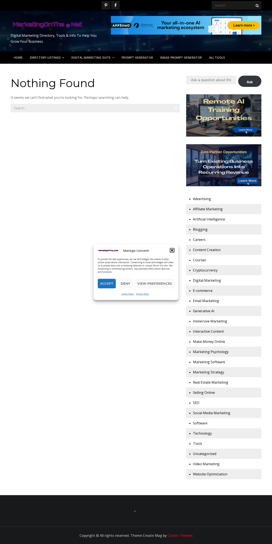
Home (18, 57)
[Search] (257, 5)
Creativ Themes (180, 535)
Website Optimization (210, 474)
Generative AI (203, 311)
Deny (125, 283)
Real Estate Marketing (210, 382)
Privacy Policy (142, 293)
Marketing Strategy (208, 372)
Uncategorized (204, 453)
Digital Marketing (207, 280)
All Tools (217, 57)
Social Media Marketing (211, 413)
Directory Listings (45, 57)
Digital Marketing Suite (91, 57)
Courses (199, 260)
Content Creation (207, 249)
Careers (199, 239)
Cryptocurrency (205, 270)
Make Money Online (209, 341)
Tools (197, 443)
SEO (196, 402)
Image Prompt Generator (181, 57)
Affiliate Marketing (208, 209)
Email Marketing (206, 300)
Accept (106, 283)
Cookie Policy (127, 293)
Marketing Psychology (211, 351)
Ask (250, 82)
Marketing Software (209, 362)
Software (200, 423)
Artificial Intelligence (209, 219)
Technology (202, 433)
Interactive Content (208, 331)
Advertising (202, 198)
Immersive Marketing (210, 321)
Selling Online (204, 392)
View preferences (154, 283)
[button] (172, 250)
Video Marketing (206, 464)
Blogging (200, 229)
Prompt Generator (137, 57)
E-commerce (202, 290)
